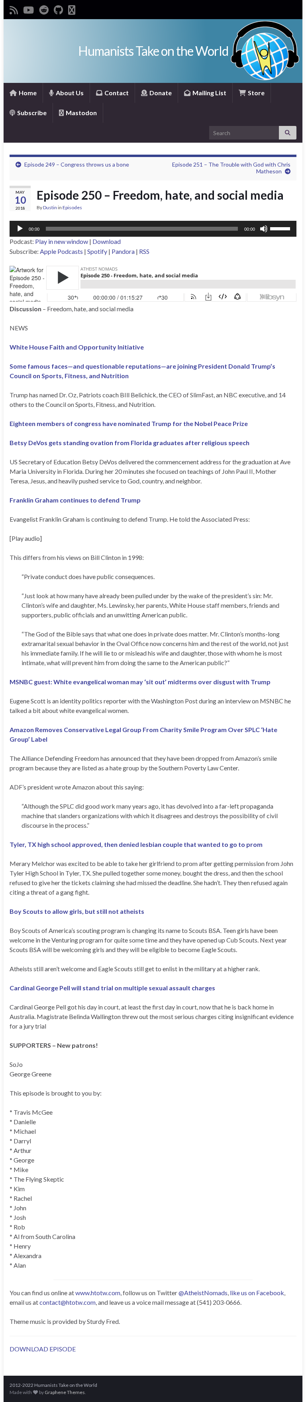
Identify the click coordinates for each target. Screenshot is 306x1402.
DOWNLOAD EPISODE (43, 1349)
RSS (144, 251)
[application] (153, 229)
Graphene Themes (65, 1392)
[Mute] (264, 229)
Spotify (97, 251)
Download (106, 241)
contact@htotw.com (67, 1302)
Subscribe (31, 112)
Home (27, 92)
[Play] (20, 229)
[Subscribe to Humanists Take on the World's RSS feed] (14, 8)
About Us (69, 92)
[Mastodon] (71, 8)
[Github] (58, 8)
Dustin (50, 207)
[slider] (281, 228)
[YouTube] (28, 8)
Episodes (72, 207)
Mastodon (81, 112)
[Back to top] (288, 1384)
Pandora (123, 251)
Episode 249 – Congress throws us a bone (76, 164)
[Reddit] (44, 8)
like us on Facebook (257, 1292)
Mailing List (208, 92)
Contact (116, 92)
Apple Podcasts (61, 251)
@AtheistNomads (203, 1292)
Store (256, 92)
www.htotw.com (97, 1292)
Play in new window (61, 241)
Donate (160, 92)
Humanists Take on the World (153, 51)
